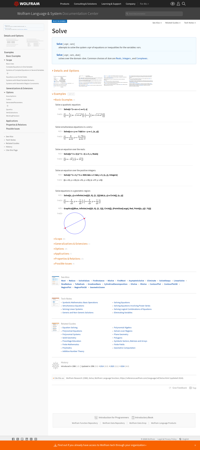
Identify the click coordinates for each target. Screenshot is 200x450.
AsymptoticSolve (136, 280)
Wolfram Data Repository (114, 423)
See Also (156, 22)
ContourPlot (155, 284)
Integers (22, 29)
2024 (125, 366)
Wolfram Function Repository (85, 423)
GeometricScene (97, 287)
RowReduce (66, 284)
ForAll (54, 81)
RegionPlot (66, 287)
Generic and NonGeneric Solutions (77, 312)
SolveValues (84, 280)
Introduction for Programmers (113, 417)
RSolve (143, 284)
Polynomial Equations (72, 331)
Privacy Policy (170, 439)
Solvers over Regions (123, 331)
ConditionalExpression (133, 82)
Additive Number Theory (73, 351)
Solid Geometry (69, 337)
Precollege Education (71, 341)
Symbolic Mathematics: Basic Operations (80, 302)
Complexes (26, 29)
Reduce (72, 280)
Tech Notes (189, 22)
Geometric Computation (124, 347)
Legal (160, 439)
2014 (104, 366)
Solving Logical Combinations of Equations (133, 309)
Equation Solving (69, 327)
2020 (114, 366)
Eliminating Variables (123, 312)
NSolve (111, 280)
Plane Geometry (121, 334)
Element (151, 83)
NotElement (141, 85)
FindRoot (121, 280)
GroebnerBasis (94, 284)
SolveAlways (165, 280)
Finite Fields (119, 344)
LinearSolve (179, 280)
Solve (5, 25)
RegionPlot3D (80, 287)
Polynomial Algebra (122, 327)
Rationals (91, 83)
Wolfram (151, 439)
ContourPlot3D (171, 284)
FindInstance (98, 280)
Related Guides (172, 22)
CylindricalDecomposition (115, 284)
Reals (20, 29)
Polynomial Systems (71, 334)
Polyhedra (67, 347)
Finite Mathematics (70, 344)
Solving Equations (122, 302)
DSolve (134, 284)
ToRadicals (80, 284)
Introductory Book (144, 417)
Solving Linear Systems (72, 309)
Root (63, 280)
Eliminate (151, 280)
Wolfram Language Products (163, 423)
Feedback (179, 387)
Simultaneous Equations (73, 305)
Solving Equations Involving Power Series (132, 305)
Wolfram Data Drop (138, 423)
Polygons (118, 337)
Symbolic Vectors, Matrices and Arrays (130, 341)
